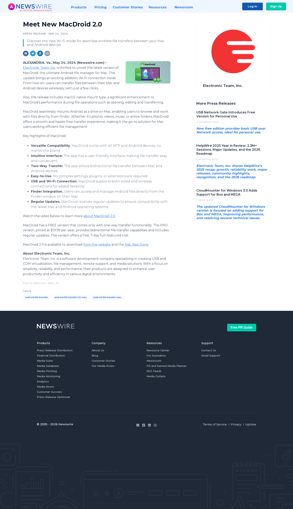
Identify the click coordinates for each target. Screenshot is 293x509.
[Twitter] (143, 425)
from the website (97, 244)
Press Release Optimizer (53, 397)
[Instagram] (155, 425)
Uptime (250, 424)
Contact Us (208, 350)
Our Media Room (103, 365)
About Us (98, 350)
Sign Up (276, 6)
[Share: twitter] (33, 53)
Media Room (45, 386)
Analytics (43, 381)
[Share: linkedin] (40, 53)
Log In (252, 6)
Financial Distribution (51, 355)
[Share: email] (47, 53)
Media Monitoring (48, 376)
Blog (95, 355)
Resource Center (157, 350)
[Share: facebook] (26, 53)
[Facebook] (138, 425)
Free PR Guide (242, 327)
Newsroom (153, 360)
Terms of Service (215, 424)
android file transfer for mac (70, 297)
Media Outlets (155, 376)
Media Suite (45, 360)
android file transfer (36, 297)
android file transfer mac (107, 297)
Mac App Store (136, 244)
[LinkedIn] (149, 425)
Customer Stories (103, 360)
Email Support (210, 355)
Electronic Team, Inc (39, 68)
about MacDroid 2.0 (99, 216)
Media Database (48, 365)
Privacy (236, 424)
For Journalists (156, 355)
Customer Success (49, 391)
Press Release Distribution (55, 350)
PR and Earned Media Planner (166, 365)
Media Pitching (47, 371)
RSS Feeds (153, 371)
